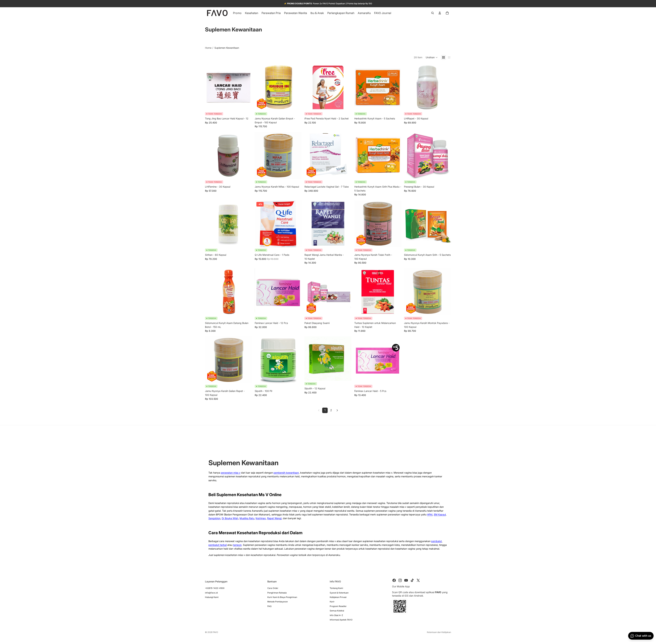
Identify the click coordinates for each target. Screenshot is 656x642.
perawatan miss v (230, 472)
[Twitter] (418, 580)
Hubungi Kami (211, 597)
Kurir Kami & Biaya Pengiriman (282, 597)
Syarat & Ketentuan (339, 592)
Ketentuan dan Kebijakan (439, 632)
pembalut (436, 541)
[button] (432, 57)
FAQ (269, 606)
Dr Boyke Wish (230, 518)
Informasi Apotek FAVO (341, 619)
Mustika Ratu (247, 518)
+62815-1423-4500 (214, 588)
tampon (237, 544)
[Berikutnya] (337, 410)
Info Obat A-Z (336, 615)
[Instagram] (400, 580)
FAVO (215, 632)
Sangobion (214, 518)
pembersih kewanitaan (286, 472)
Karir (332, 601)
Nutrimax (261, 518)
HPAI (430, 514)
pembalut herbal (217, 544)
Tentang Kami (336, 588)
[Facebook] (394, 580)
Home (208, 47)
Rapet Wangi (274, 518)
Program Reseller (338, 606)
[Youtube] (406, 580)
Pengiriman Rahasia (277, 592)
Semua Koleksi (337, 610)
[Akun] (439, 13)
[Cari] (432, 13)
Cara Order (272, 588)
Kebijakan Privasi (338, 597)
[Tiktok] (412, 580)
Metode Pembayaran (277, 601)
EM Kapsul (440, 514)
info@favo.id (211, 592)
